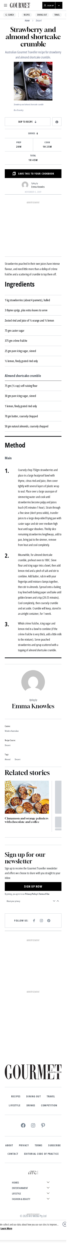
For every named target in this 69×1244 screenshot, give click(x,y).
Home (27, 20)
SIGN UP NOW (33, 886)
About (9, 1145)
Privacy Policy (31, 893)
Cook (47, 142)
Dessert (39, 20)
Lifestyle (14, 1105)
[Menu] (5, 5)
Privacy (24, 1145)
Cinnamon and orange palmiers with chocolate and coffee (26, 820)
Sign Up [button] (50, 5)
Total (33, 155)
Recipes (27, 14)
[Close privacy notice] (65, 1224)
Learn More (6, 1228)
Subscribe (54, 1145)
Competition (49, 1105)
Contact (13, 1154)
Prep (18, 142)
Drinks (30, 1105)
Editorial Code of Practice (41, 1154)
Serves (31, 133)
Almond (7, 759)
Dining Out (42, 14)
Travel (57, 14)
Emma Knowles (38, 186)
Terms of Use (44, 893)
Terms (39, 1145)
